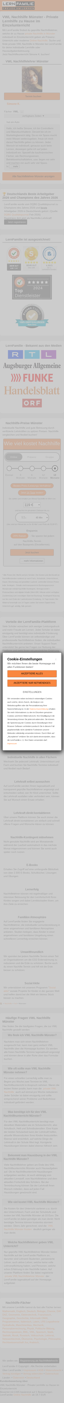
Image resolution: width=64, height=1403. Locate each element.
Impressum (12, 743)
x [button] (56, 659)
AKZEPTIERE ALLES (32, 673)
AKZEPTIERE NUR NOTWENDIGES (32, 683)
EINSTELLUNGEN (32, 692)
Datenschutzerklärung (39, 709)
